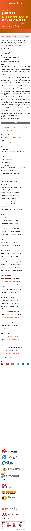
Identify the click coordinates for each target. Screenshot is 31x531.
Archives (9, 36)
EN (3, 3)
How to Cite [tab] (9, 130)
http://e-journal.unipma (6, 281)
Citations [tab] (25, 127)
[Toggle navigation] (4, 30)
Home (3, 36)
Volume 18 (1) (16, 36)
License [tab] (23, 130)
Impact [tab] (16, 127)
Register (22, 3)
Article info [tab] (6, 127)
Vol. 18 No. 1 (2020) (6, 142)
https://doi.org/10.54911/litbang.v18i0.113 (14, 137)
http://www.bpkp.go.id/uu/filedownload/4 (11, 317)
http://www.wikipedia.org (14, 339)
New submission (13, 3)
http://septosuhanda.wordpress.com (10, 226)
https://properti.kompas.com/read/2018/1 (11, 353)
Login (21, 5)
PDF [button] (15, 123)
